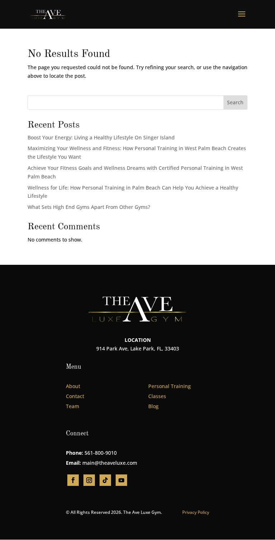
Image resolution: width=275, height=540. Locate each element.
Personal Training (169, 386)
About (73, 386)
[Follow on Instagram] (89, 480)
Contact (75, 396)
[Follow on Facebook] (73, 480)
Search (235, 102)
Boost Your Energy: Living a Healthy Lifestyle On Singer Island (101, 137)
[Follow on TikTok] (105, 480)
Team (72, 406)
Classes (157, 396)
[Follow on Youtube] (121, 480)
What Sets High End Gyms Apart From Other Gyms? (89, 207)
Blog (153, 406)
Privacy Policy (195, 512)
